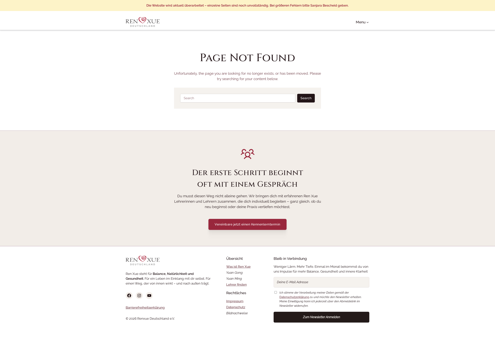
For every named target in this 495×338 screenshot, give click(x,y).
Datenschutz (235, 307)
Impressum (234, 301)
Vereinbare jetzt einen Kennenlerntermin (247, 224)
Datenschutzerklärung (294, 297)
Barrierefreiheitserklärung (145, 307)
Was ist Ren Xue (238, 267)
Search (306, 98)
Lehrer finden (236, 284)
